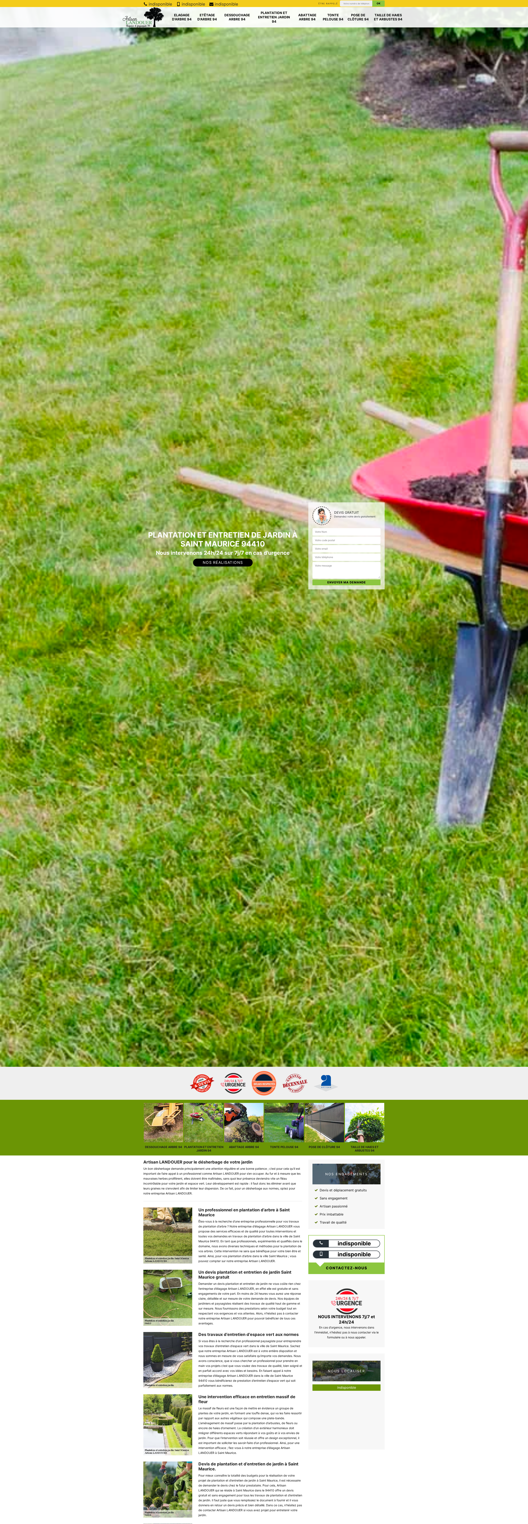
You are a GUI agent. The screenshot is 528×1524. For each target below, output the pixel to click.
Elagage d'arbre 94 (182, 17)
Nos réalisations (223, 562)
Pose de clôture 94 (358, 17)
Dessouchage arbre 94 (237, 17)
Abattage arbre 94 (307, 17)
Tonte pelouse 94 (333, 17)
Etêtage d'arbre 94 (207, 17)
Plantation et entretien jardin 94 (274, 17)
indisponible (159, 4)
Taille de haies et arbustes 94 (388, 17)
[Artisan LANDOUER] (143, 17)
